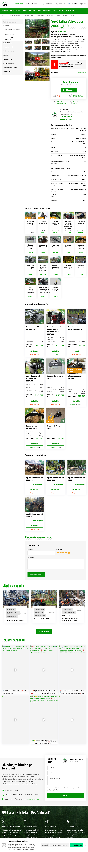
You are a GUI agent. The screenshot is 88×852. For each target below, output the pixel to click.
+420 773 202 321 (19, 4)
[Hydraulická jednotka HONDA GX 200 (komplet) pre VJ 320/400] (68, 215)
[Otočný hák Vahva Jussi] (68, 239)
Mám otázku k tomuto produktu (78, 96)
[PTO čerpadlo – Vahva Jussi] (80, 215)
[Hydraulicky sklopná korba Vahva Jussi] (55, 259)
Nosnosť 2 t (50, 15)
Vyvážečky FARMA (11, 617)
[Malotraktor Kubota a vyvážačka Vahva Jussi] (46, 41)
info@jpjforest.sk (11, 790)
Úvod (3, 15)
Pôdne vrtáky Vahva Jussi (55, 246)
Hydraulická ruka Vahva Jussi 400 (30, 223)
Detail (77, 351)
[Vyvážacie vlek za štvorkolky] (37, 48)
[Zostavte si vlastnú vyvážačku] (16, 599)
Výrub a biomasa (7, 59)
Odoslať (65, 795)
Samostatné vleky (10, 34)
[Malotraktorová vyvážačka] (37, 41)
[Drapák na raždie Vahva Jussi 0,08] (80, 239)
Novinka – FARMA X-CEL (42, 619)
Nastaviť (45, 845)
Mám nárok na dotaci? (77, 102)
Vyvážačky (6, 26)
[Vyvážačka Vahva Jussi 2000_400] (34, 504)
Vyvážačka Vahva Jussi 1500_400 (76, 478)
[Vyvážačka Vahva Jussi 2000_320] (55, 467)
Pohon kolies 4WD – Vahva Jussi (30, 267)
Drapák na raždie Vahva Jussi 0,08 (80, 246)
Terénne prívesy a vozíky (10, 67)
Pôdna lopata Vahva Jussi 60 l (43, 246)
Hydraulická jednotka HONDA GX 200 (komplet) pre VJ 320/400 (68, 225)
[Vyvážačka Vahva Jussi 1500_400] (76, 467)
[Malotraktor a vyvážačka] (28, 48)
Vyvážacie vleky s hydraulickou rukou (34, 15)
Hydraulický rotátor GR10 (43, 222)
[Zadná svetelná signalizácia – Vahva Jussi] (30, 281)
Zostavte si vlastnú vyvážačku (15, 620)
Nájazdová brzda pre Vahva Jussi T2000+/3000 (43, 268)
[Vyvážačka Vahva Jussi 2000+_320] (34, 467)
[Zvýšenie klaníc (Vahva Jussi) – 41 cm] (55, 281)
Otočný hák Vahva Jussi (68, 246)
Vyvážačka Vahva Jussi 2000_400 (34, 515)
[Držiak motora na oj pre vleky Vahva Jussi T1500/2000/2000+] (43, 281)
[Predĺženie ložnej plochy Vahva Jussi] (80, 259)
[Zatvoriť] (85, 845)
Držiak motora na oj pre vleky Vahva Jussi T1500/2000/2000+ (44, 290)
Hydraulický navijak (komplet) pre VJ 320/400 (33, 378)
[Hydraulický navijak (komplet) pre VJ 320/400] (34, 366)
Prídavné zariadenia (8, 63)
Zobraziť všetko (82, 73)
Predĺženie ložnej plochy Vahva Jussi (80, 267)
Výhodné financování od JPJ (62, 102)
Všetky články (44, 631)
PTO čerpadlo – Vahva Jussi (81, 222)
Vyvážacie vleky (11, 609)
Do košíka (55, 351)
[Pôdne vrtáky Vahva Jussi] (55, 239)
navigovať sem (31, 799)
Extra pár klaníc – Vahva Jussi (68, 267)
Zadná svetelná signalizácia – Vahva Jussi (30, 290)
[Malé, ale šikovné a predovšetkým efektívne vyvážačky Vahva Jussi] (72, 599)
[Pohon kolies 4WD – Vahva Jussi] (30, 259)
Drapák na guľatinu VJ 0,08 (55, 223)
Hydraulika (6, 55)
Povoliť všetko (77, 845)
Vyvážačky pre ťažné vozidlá (15, 15)
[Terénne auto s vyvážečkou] (28, 41)
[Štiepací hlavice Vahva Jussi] (30, 239)
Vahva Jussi (62, 31)
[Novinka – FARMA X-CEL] (44, 599)
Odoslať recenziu (36, 575)
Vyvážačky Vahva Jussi (11, 613)
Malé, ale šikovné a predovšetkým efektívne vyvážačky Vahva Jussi (70, 618)
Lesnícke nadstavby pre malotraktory (11, 38)
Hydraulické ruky (7, 43)
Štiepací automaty (8, 47)
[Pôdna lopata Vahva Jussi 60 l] (43, 239)
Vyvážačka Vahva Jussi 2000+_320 (34, 478)
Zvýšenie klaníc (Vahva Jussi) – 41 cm (55, 289)
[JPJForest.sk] (4, 4)
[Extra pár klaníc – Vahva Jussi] (68, 259)
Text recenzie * (31, 558)
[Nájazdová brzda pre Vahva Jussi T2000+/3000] (43, 259)
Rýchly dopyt (68, 90)
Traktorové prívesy (8, 51)
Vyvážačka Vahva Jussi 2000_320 (55, 478)
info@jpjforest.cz (66, 119)
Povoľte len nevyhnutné (60, 845)
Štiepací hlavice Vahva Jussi (30, 246)
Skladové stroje (7, 71)
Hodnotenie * (59, 549)
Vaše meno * (31, 549)
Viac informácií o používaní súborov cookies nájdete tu (21, 848)
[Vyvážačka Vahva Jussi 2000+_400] (37, 28)
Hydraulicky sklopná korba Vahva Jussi (55, 267)
